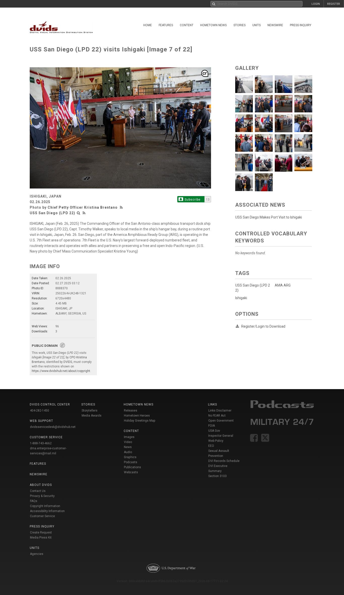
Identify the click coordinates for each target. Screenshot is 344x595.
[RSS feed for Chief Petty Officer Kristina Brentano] (122, 207)
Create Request (41, 532)
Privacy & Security (42, 496)
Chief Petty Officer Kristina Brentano (83, 207)
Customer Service (42, 516)
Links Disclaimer (219, 410)
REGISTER (333, 4)
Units (256, 25)
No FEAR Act (217, 415)
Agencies (36, 554)
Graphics (130, 457)
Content (186, 25)
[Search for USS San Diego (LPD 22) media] (78, 213)
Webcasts (131, 472)
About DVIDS (41, 485)
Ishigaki (241, 298)
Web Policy (215, 441)
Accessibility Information (47, 511)
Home (147, 25)
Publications (132, 467)
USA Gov (214, 430)
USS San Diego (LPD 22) (52, 213)
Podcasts (130, 462)
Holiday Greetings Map (139, 420)
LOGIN (316, 4)
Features (166, 25)
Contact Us (38, 491)
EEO (211, 446)
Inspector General (220, 435)
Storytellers (89, 410)
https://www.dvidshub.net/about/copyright (61, 371)
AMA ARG (283, 285)
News (128, 447)
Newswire (275, 25)
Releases (130, 410)
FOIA (211, 425)
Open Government (221, 420)
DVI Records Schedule (223, 461)
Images (129, 437)
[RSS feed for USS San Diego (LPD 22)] (84, 213)
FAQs (33, 501)
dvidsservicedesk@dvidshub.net (53, 427)
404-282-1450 (39, 410)
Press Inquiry (300, 25)
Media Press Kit (41, 537)
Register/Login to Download (263, 326)
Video (128, 442)
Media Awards (91, 415)
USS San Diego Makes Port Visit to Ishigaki (268, 217)
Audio (128, 452)
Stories (239, 25)
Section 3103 (217, 476)
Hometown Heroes (137, 415)
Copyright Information (45, 506)
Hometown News (213, 25)
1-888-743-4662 (41, 443)
